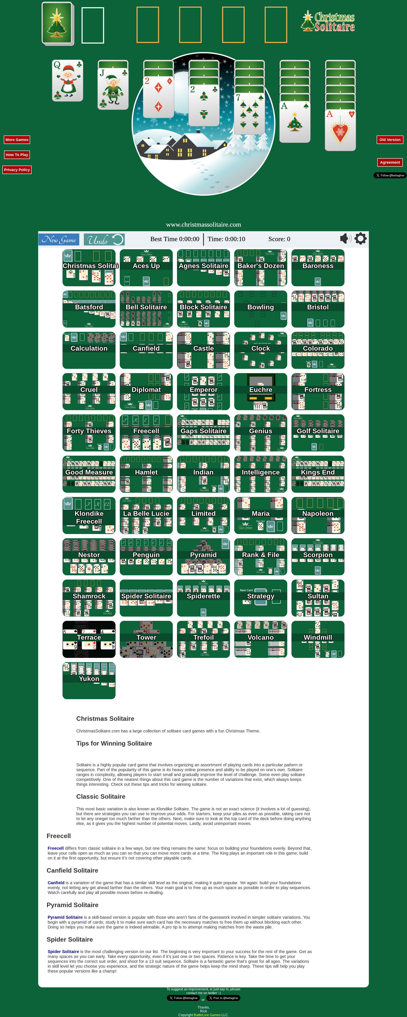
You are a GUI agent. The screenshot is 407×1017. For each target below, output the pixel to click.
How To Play (17, 155)
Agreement (390, 162)
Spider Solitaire (63, 951)
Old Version (390, 140)
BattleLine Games (207, 1015)
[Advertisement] (17, 63)
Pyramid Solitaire (65, 917)
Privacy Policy (17, 170)
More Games (17, 140)
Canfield (56, 882)
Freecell (56, 848)
